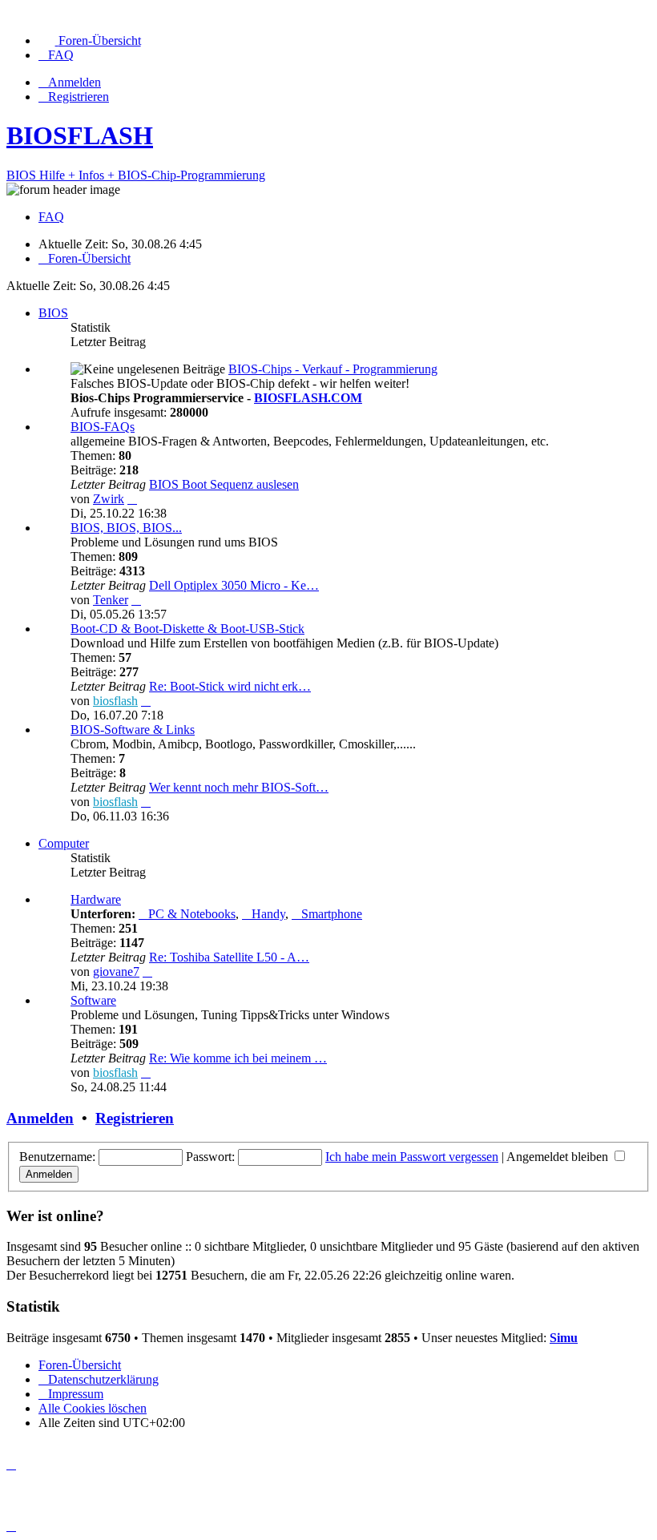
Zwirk (108, 499)
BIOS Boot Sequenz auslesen (224, 484)
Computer (63, 843)
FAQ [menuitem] (51, 217)
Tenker (110, 600)
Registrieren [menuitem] (78, 96)
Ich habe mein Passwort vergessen (411, 1156)
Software (93, 1000)
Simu (564, 1337)
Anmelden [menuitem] (74, 82)
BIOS (53, 313)
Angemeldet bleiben (558, 1156)
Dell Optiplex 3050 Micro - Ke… (234, 585)
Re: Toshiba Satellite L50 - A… (229, 957)
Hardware (96, 899)
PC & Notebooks (192, 914)
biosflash (115, 701)
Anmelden (40, 1118)
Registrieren (134, 1118)
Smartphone (331, 914)
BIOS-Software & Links (133, 729)
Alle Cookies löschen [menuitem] (92, 1408)
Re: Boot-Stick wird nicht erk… (230, 686)
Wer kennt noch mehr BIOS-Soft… (238, 787)
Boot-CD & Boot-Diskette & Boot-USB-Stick (187, 628)
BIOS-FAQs (103, 426)
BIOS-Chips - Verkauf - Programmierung (332, 369)
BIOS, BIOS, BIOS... (126, 527)
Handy (268, 914)
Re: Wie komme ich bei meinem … (238, 1058)
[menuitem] (89, 40)
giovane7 (116, 971)
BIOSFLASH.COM (308, 398)
